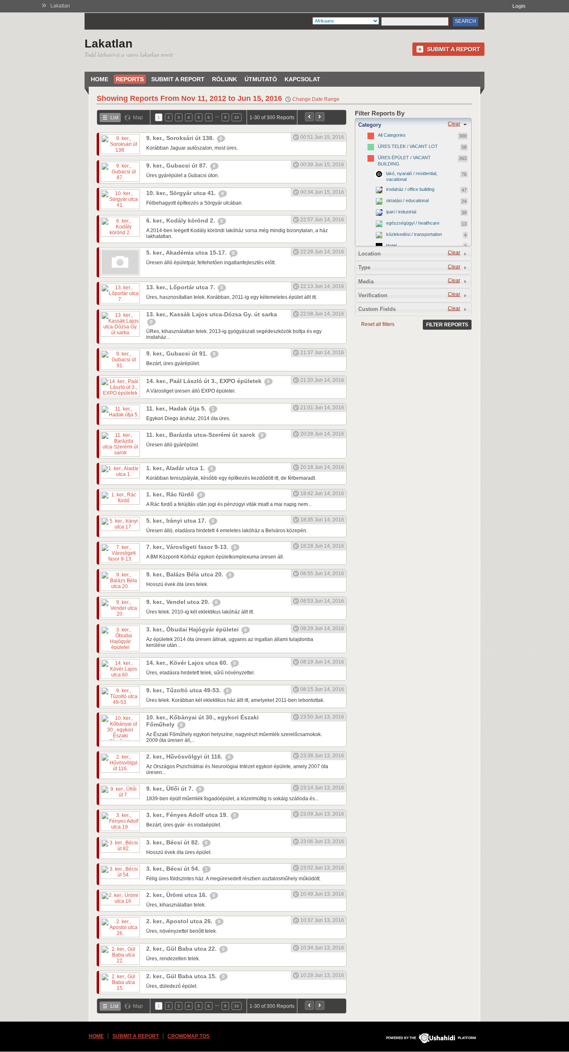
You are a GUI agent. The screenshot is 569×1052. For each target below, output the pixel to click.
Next (319, 116)
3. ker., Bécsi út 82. (173, 842)
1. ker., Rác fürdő (171, 494)
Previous (309, 116)
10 (236, 117)
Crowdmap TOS (188, 1036)
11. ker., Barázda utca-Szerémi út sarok (201, 434)
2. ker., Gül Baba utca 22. (182, 948)
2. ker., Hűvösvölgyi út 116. (185, 756)
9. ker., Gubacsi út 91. (177, 353)
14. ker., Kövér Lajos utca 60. (188, 662)
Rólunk (224, 79)
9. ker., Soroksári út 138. (181, 138)
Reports (130, 79)
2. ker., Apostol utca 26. (180, 921)
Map (138, 117)
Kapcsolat (302, 79)
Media (366, 281)
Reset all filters (377, 324)
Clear (454, 124)
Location (369, 253)
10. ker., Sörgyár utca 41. (181, 193)
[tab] (413, 124)
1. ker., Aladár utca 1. (176, 468)
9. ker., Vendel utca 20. (178, 602)
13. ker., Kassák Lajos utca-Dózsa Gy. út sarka (211, 314)
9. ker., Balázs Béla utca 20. (185, 574)
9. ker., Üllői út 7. (170, 788)
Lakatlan (60, 6)
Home (99, 79)
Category (369, 125)
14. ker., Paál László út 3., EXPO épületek (204, 381)
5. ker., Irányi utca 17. (177, 520)
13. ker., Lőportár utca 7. (181, 287)
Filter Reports (447, 325)
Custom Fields (377, 309)
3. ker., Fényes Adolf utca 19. (188, 815)
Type (364, 267)
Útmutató (261, 79)
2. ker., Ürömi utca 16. (177, 895)
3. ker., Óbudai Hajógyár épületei (193, 629)
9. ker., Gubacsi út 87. (177, 165)
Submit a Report (453, 49)
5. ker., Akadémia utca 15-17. (187, 252)
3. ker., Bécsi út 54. (173, 868)
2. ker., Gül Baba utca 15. (182, 976)
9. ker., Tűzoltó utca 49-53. (184, 690)
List (114, 117)
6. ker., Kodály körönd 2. (181, 220)
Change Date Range (315, 99)
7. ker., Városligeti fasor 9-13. (188, 547)
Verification (372, 295)
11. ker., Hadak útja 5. (177, 408)
